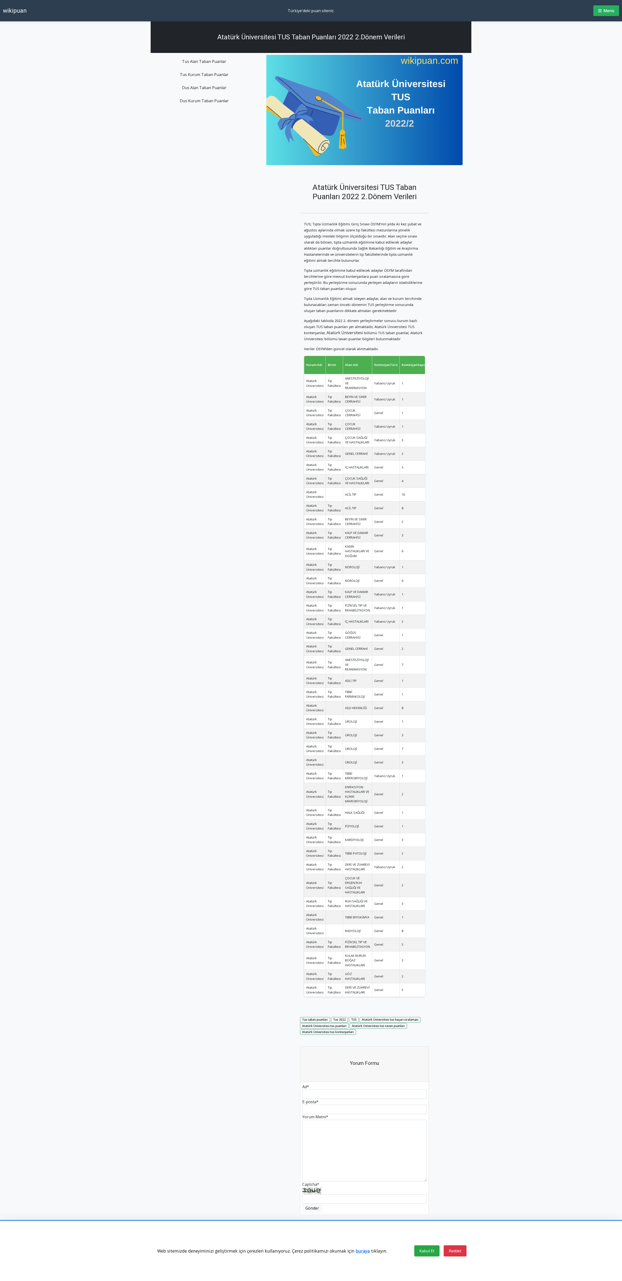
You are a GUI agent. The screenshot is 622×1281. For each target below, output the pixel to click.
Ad (305, 1086)
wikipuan (15, 10)
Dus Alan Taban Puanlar (204, 87)
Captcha (310, 1184)
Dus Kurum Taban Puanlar (204, 100)
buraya (363, 1251)
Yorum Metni (315, 1117)
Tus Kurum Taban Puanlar (204, 74)
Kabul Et (426, 1251)
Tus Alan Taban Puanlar (204, 61)
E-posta (310, 1101)
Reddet (455, 1251)
